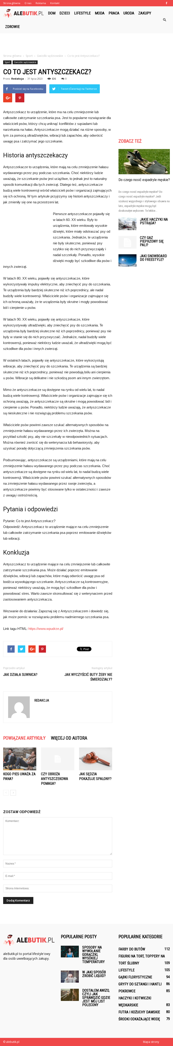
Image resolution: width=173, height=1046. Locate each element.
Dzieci (64, 13)
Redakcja (17, 78)
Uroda (128, 13)
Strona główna (11, 3)
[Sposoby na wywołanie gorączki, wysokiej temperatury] (70, 951)
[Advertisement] (86, 43)
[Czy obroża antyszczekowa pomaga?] (57, 759)
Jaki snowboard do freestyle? (153, 258)
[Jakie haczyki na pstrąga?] (127, 224)
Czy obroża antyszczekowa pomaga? (54, 779)
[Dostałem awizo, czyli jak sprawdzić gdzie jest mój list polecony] (70, 995)
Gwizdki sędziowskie (25, 62)
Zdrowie (12, 26)
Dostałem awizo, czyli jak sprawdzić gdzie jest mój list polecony (96, 997)
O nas (28, 3)
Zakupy (144, 13)
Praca (114, 13)
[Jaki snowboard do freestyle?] (127, 260)
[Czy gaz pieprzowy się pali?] (127, 242)
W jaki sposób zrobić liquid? (94, 974)
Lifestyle (82, 13)
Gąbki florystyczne (135, 977)
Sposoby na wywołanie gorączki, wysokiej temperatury (93, 954)
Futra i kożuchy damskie (139, 1012)
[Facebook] (166, 3)
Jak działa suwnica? (20, 674)
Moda (100, 13)
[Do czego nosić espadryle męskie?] (144, 161)
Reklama (41, 3)
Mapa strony (151, 1042)
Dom (51, 13)
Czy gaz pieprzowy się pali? (152, 241)
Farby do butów (131, 949)
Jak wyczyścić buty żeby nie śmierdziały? (88, 676)
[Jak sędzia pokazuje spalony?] (95, 759)
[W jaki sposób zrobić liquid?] (70, 976)
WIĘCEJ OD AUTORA (69, 738)
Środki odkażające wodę (139, 1019)
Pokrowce (126, 991)
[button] (164, 19)
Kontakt (54, 3)
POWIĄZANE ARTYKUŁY (24, 738)
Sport (7, 62)
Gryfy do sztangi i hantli (140, 984)
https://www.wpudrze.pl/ (45, 629)
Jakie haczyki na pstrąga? (154, 221)
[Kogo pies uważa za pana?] (19, 759)
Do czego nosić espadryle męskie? (144, 179)
